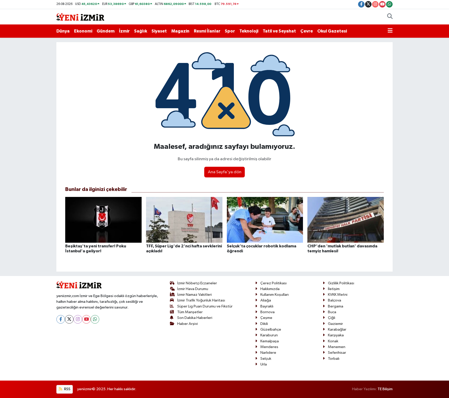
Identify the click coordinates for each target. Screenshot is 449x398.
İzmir (124, 31)
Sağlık (140, 31)
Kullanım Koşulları (274, 295)
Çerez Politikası (273, 283)
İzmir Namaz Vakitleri (194, 295)
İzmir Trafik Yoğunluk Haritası (201, 300)
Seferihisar (337, 353)
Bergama (335, 306)
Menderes (269, 347)
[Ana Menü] (390, 31)
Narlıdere (268, 353)
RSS (66, 389)
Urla (263, 364)
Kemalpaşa (269, 341)
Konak (333, 341)
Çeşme (266, 318)
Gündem (106, 31)
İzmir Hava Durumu (192, 289)
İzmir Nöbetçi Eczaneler (197, 283)
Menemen (336, 347)
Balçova (334, 300)
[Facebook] (60, 319)
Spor (230, 31)
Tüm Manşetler (190, 312)
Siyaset (159, 31)
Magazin (180, 31)
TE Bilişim (385, 389)
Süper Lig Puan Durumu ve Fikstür (205, 306)
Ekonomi (83, 31)
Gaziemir (335, 324)
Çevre (306, 31)
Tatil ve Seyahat (279, 31)
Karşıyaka (336, 335)
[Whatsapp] (95, 319)
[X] (69, 319)
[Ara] (390, 17)
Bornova (267, 312)
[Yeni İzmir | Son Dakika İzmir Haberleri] (80, 16)
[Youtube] (86, 319)
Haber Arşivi (187, 324)
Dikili (264, 324)
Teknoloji (248, 31)
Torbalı (333, 359)
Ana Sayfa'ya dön (224, 172)
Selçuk (265, 359)
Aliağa (265, 300)
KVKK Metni (337, 295)
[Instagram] (78, 319)
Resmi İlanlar (207, 31)
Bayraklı (266, 306)
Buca (332, 312)
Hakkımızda (270, 289)
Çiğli (331, 318)
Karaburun (269, 335)
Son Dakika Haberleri (194, 318)
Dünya (63, 31)
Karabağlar (337, 329)
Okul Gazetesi (332, 31)
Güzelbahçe (270, 329)
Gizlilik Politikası (341, 283)
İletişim (334, 289)
